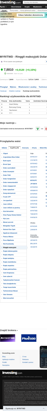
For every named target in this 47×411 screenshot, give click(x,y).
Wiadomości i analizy (27, 87)
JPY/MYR (33, 184)
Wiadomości (37, 7)
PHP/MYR (33, 217)
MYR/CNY (33, 157)
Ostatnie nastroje (15, 91)
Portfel (4, 362)
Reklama (25, 359)
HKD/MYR (33, 167)
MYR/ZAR (33, 226)
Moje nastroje (7, 123)
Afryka (34, 148)
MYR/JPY (33, 180)
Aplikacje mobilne (8, 359)
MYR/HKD (33, 163)
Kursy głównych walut (27, 10)
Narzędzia (5, 365)
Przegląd (4, 87)
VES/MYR (33, 247)
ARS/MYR (33, 240)
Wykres (13, 87)
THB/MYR (33, 207)
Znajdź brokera (8, 330)
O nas (24, 357)
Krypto (27, 7)
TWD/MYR (33, 214)
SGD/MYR (33, 201)
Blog (4, 357)
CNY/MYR (33, 160)
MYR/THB (33, 204)
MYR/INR (33, 174)
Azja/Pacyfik (14, 148)
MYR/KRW (34, 187)
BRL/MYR (33, 244)
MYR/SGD (33, 197)
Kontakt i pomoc (27, 362)
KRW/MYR (34, 190)
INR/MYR (33, 177)
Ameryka (25, 148)
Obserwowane (16, 7)
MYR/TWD (33, 211)
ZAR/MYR (33, 230)
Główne (4, 148)
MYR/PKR (33, 194)
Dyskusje (3, 91)
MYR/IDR (33, 170)
